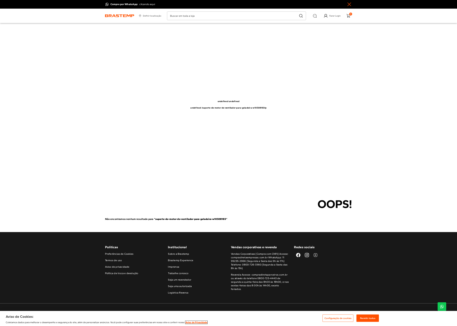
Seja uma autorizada (180, 286)
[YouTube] (315, 255)
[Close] (349, 4)
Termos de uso (113, 260)
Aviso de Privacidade (196, 322)
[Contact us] (442, 306)
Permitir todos (367, 318)
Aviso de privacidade (117, 266)
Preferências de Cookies (119, 253)
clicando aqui (147, 4)
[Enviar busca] (301, 15)
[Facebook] (298, 255)
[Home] (119, 15)
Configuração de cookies (337, 318)
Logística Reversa (178, 292)
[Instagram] (307, 255)
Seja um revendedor (179, 279)
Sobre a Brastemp (178, 253)
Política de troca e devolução (121, 273)
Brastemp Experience (180, 260)
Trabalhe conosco (178, 273)
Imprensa (173, 266)
